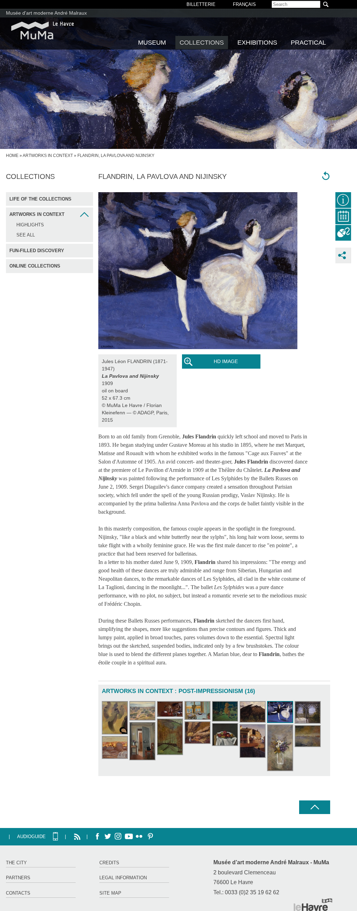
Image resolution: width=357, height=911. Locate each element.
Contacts (18, 893)
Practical (308, 42)
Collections (202, 42)
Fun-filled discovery (36, 250)
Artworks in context (48, 155)
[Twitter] (107, 836)
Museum (152, 42)
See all (25, 235)
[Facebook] (97, 836)
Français (244, 4)
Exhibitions (257, 42)
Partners (18, 877)
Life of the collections (40, 199)
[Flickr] (139, 836)
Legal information (123, 877)
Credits (109, 862)
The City (16, 862)
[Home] (42, 30)
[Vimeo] (128, 836)
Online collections (34, 266)
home (12, 155)
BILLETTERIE (201, 4)
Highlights (30, 224)
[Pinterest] (149, 836)
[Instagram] (118, 836)
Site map (110, 893)
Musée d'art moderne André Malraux (46, 13)
